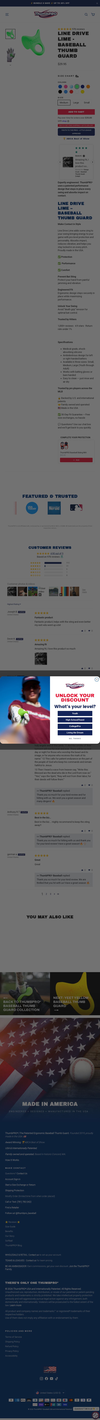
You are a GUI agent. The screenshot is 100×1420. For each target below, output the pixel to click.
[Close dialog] (97, 680)
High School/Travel (75, 720)
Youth (75, 713)
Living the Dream (75, 733)
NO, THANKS (75, 739)
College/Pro (75, 726)
